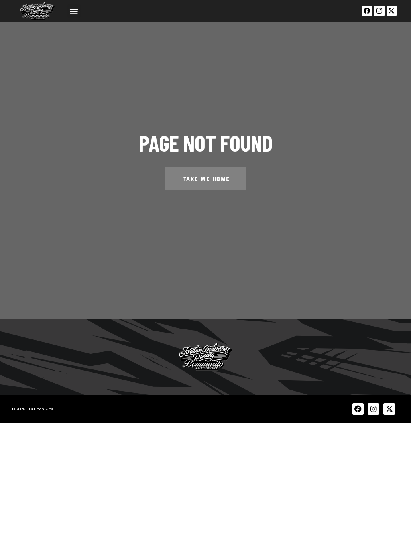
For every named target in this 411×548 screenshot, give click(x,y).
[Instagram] (379, 11)
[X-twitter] (392, 11)
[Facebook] (367, 11)
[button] (74, 11)
